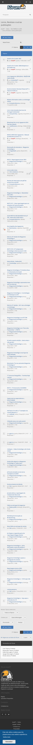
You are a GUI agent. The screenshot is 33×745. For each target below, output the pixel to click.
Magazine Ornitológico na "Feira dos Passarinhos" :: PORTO (18, 329)
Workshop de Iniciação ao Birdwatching (14, 516)
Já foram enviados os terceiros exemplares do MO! (16, 473)
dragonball (12, 151)
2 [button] (24, 47)
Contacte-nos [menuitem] (16, 726)
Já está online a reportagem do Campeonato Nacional (16, 494)
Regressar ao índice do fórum (11, 637)
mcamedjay (12, 263)
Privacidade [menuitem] (16, 729)
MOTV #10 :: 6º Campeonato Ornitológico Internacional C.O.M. (17, 250)
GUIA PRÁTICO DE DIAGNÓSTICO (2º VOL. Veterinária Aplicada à (17, 216)
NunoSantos (12, 228)
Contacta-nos (4, 706)
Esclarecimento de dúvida (14, 484)
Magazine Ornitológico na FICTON (17, 317)
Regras (3, 696)
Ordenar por (11, 617)
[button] (30, 47)
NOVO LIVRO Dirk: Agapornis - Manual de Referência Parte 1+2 (18, 135)
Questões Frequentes (7, 698)
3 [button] (27, 47)
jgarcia (11, 433)
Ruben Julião (13, 507)
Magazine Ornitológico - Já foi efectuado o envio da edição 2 (16, 546)
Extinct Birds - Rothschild (14, 261)
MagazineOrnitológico (16, 161)
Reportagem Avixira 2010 (14, 568)
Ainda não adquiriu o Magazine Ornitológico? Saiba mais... (16, 462)
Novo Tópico (8, 37)
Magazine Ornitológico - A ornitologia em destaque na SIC (18, 294)
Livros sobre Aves (12, 170)
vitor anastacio (13, 172)
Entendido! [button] (9, 741)
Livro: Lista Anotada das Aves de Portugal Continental (16, 111)
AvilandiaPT (14, 80)
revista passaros (12, 589)
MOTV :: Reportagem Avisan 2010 (16, 159)
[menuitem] (30, 2)
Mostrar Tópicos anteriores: (8, 611)
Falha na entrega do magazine (16, 505)
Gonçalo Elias (13, 114)
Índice (19, 722)
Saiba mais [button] (6, 737)
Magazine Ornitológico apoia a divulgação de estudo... (16, 559)
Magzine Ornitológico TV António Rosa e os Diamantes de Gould (18, 271)
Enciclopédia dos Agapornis (15, 226)
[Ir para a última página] (30, 59)
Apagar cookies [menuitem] (16, 724)
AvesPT (13, 60)
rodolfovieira (13, 126)
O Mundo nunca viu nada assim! (16, 421)
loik (10, 486)
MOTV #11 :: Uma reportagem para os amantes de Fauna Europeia (18, 204)
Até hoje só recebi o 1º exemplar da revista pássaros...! (17, 411)
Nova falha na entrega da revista (16, 526)
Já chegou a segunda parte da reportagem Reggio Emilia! (16, 534)
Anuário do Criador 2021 (14, 58)
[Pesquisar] (30, 15)
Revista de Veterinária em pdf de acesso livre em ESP (16, 181)
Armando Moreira (14, 103)
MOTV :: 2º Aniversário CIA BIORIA (16, 388)
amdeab (11, 414)
